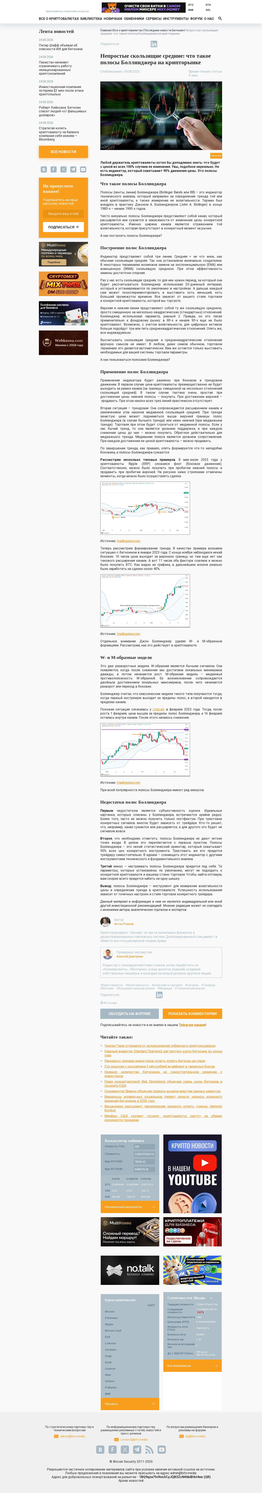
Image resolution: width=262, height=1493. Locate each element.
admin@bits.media (72, 1436)
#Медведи (164, 988)
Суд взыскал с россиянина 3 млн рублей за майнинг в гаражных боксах (159, 1066)
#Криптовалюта (111, 985)
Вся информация (179, 1365)
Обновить (111, 1404)
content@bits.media (134, 1439)
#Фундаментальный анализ (135, 988)
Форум (196, 19)
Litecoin (158, 709)
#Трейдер (208, 985)
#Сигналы (192, 985)
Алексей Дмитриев (129, 956)
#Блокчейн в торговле (167, 985)
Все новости (63, 152)
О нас (209, 19)
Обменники (134, 19)
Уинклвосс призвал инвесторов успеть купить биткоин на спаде (154, 1061)
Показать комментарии (192, 1013)
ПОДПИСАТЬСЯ (61, 227)
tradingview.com (128, 541)
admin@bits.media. (183, 1473)
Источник (110, 1003)
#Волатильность (137, 985)
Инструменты (176, 19)
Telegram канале (192, 1025)
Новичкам (113, 19)
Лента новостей (56, 31)
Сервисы (153, 19)
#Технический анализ (190, 988)
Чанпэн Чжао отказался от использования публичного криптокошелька (159, 1046)
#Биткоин (107, 988)
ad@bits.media (195, 1436)
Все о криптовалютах (59, 19)
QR (207, 1477)
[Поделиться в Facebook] (125, 44)
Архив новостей (131, 1481)
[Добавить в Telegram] (144, 44)
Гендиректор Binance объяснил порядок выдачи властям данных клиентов (162, 1091)
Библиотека (91, 19)
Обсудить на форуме (129, 1013)
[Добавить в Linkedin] (154, 44)
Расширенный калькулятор (123, 1207)
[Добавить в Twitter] (135, 44)
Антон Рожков (124, 924)
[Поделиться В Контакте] (163, 44)
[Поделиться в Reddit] (172, 44)
